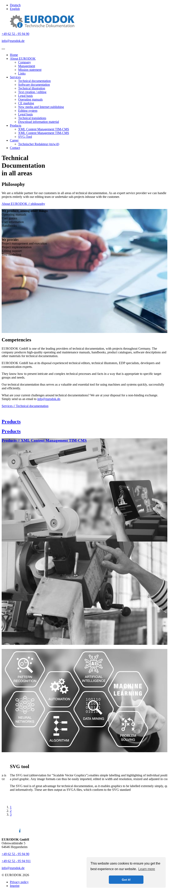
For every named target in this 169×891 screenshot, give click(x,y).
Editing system (27, 110)
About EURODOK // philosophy (23, 204)
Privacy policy (19, 882)
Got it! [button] (126, 879)
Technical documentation (34, 81)
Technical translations (32, 118)
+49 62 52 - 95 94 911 (16, 861)
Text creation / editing (32, 92)
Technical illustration (31, 88)
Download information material (38, 122)
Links (22, 73)
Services (15, 77)
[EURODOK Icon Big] (42, 27)
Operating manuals (30, 99)
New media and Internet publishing (41, 107)
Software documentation (34, 84)
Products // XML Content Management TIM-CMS (44, 440)
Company (24, 62)
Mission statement (29, 69)
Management (26, 66)
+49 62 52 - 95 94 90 (15, 34)
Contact (15, 148)
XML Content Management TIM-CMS (43, 129)
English (15, 9)
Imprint (14, 885)
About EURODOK (23, 58)
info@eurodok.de (13, 41)
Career (14, 140)
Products (15, 125)
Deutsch (15, 5)
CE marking (26, 103)
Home (14, 55)
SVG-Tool (25, 136)
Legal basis (25, 95)
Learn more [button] (146, 869)
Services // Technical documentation (25, 406)
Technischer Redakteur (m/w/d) (38, 144)
